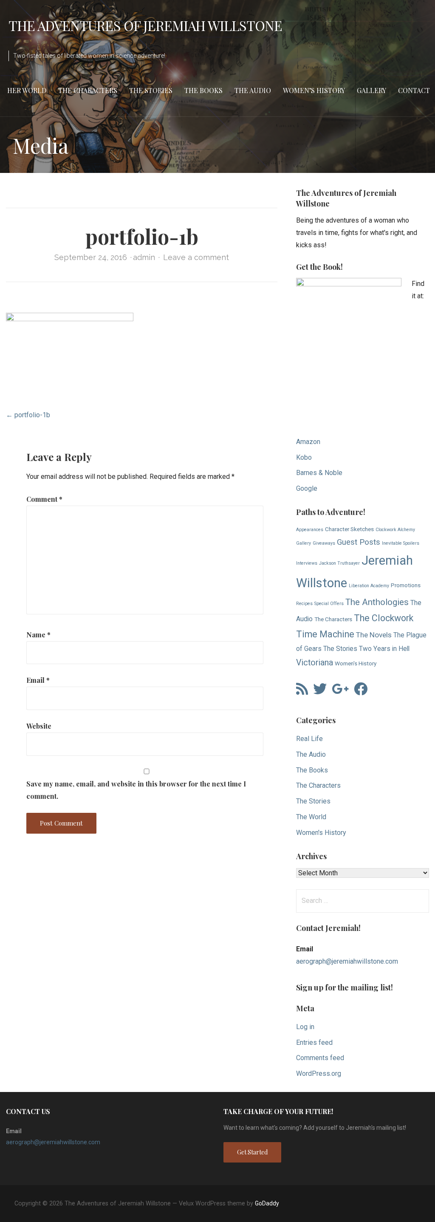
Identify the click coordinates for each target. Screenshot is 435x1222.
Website (38, 725)
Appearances (309, 529)
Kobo (304, 457)
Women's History (355, 663)
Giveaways (324, 543)
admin (144, 257)
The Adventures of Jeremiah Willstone (145, 25)
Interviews (306, 563)
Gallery (371, 90)
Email (38, 680)
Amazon (308, 442)
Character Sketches (349, 529)
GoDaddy (267, 1203)
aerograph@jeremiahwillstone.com (347, 961)
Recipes (304, 603)
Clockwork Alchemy (395, 529)
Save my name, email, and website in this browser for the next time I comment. (136, 790)
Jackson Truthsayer (339, 563)
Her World (26, 90)
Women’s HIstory (314, 90)
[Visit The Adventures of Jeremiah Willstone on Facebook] (360, 691)
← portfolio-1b (28, 415)
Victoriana (314, 663)
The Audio (252, 90)
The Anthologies (377, 602)
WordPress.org (318, 1073)
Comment (44, 499)
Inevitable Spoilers (400, 543)
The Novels (374, 635)
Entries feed (314, 1042)
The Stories (150, 90)
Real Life (309, 739)
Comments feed (320, 1058)
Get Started (252, 1152)
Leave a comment (196, 257)
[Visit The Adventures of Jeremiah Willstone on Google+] (340, 691)
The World (311, 817)
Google (306, 488)
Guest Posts (358, 542)
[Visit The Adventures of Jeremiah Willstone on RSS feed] (302, 691)
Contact (414, 90)
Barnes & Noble (319, 473)
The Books (203, 90)
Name (38, 634)
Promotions (406, 585)
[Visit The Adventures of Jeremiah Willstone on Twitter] (320, 691)
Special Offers (329, 603)
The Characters (87, 90)
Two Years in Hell (384, 649)
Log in (305, 1027)
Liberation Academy (369, 585)
